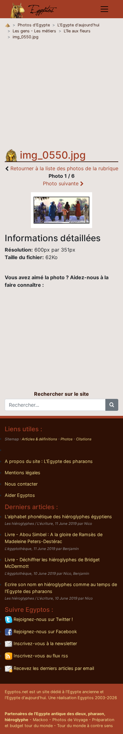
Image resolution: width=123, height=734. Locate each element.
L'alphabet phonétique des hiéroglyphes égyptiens (58, 516)
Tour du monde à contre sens (85, 725)
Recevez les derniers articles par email (53, 668)
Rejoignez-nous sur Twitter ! (42, 619)
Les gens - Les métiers (34, 31)
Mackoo (40, 719)
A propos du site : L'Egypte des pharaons (49, 461)
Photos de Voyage (70, 719)
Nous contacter (21, 484)
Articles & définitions (39, 439)
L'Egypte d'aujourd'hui (78, 25)
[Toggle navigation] (104, 9)
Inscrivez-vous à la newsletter (44, 643)
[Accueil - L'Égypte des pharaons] (34, 9)
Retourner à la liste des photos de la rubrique (64, 168)
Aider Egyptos (20, 495)
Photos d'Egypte (34, 25)
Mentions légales (22, 472)
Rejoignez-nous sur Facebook (44, 631)
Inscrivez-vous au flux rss (40, 655)
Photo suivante (61, 183)
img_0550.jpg (25, 37)
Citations (83, 439)
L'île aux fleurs (77, 31)
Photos (67, 439)
